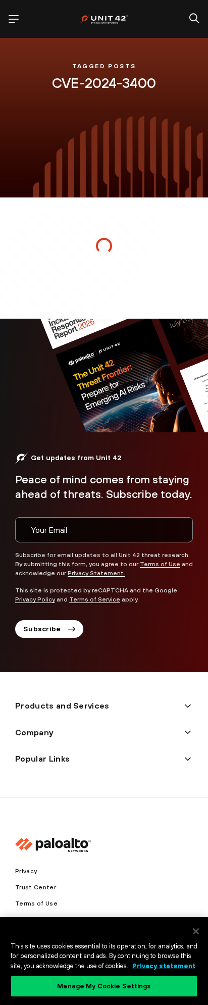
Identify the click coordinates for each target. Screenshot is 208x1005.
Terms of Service (94, 599)
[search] (194, 19)
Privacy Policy (35, 599)
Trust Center (35, 887)
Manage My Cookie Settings (103, 986)
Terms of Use (160, 564)
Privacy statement (163, 966)
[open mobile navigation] (14, 19)
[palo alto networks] (104, 19)
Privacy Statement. (96, 573)
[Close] (196, 931)
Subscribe (42, 629)
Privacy (26, 871)
